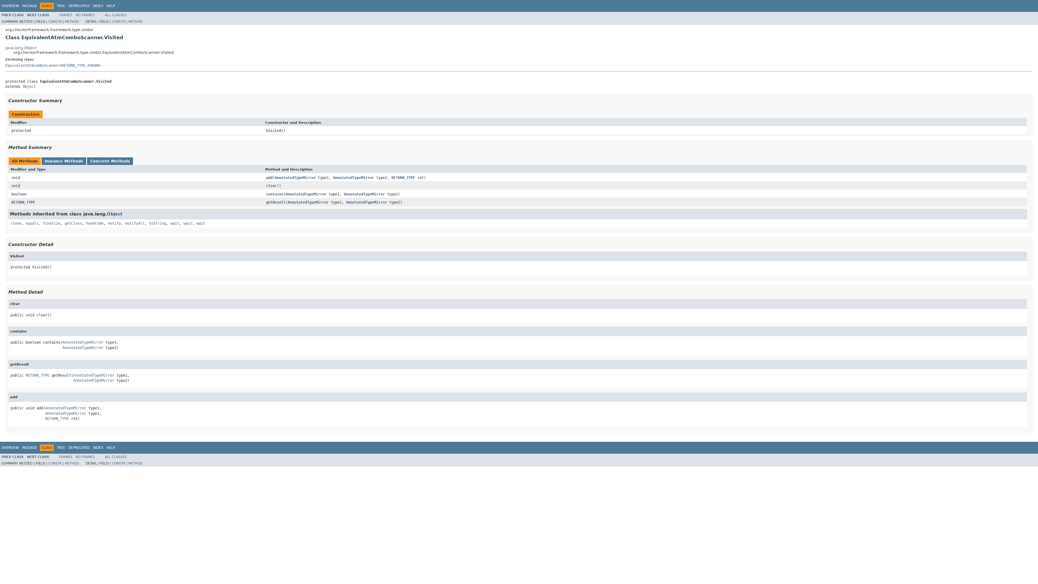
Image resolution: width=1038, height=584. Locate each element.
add (269, 177)
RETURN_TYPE (73, 65)
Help (111, 6)
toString (157, 223)
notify (114, 223)
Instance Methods (64, 161)
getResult (275, 202)
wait (175, 223)
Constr (55, 22)
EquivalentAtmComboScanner (32, 65)
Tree (61, 6)
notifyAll (135, 223)
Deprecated (79, 6)
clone (16, 223)
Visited (273, 130)
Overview (10, 6)
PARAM (93, 65)
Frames (65, 15)
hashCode (95, 223)
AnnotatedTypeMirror (295, 177)
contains (274, 194)
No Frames (85, 15)
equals (32, 223)
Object (29, 86)
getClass (73, 223)
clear (271, 186)
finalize (51, 223)
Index (98, 6)
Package (29, 6)
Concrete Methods (110, 161)
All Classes (116, 15)
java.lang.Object (20, 48)
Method (72, 22)
